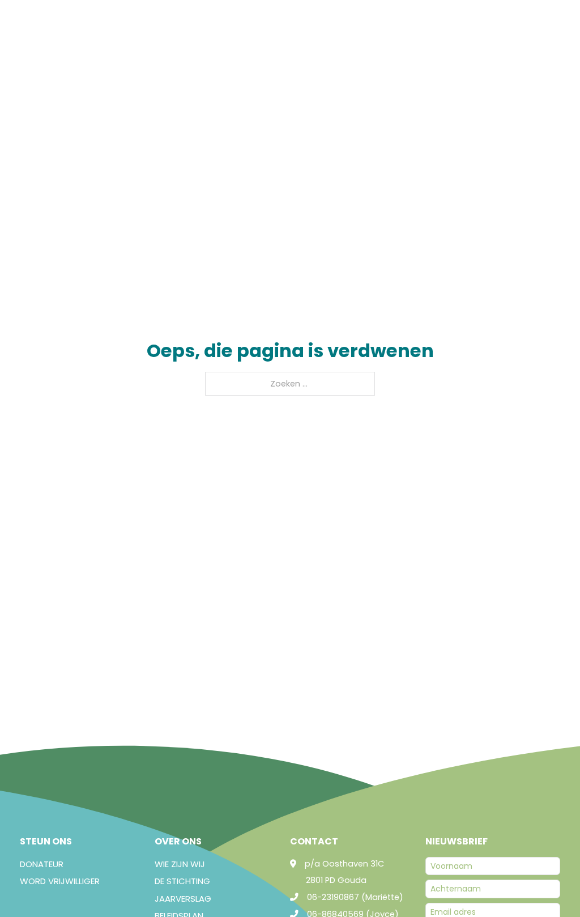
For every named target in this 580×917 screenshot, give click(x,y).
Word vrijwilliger (60, 881)
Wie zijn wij (180, 864)
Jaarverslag (183, 899)
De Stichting (182, 881)
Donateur (41, 864)
